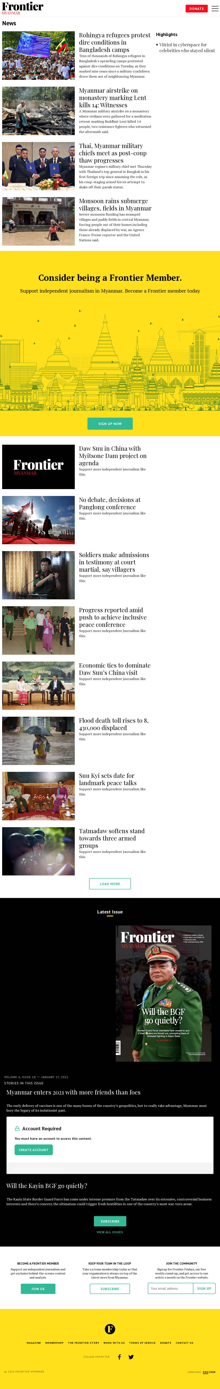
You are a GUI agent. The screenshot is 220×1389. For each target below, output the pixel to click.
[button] (205, 1372)
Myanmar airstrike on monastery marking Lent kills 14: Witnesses (112, 97)
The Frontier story (83, 1342)
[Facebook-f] (119, 1356)
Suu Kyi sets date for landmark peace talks (108, 779)
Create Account (34, 1150)
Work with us (114, 1342)
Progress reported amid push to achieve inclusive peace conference (113, 617)
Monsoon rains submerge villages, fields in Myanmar (115, 204)
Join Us (38, 1289)
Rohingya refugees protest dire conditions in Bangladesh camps (114, 42)
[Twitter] (131, 1356)
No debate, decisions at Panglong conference (110, 503)
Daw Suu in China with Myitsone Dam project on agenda (113, 455)
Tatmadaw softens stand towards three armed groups (112, 838)
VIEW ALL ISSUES (110, 1232)
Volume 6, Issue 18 (20, 1077)
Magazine (34, 1342)
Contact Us (184, 1342)
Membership (54, 1342)
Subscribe (110, 1289)
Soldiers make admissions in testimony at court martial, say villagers (114, 562)
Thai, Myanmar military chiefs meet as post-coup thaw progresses (113, 153)
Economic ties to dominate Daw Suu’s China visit (115, 668)
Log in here (54, 1168)
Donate (196, 8)
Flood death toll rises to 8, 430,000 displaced (114, 724)
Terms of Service (142, 1342)
